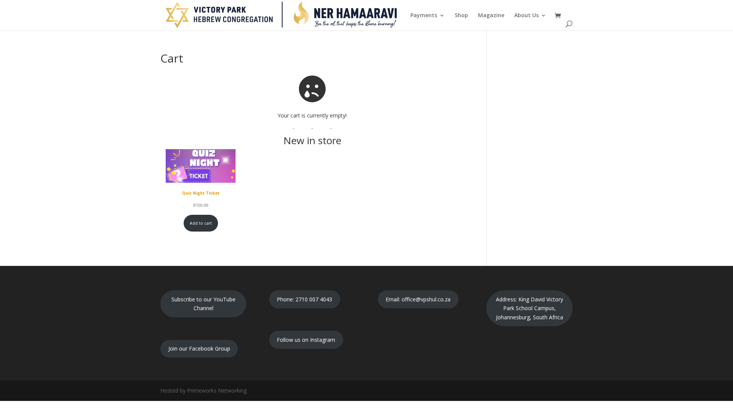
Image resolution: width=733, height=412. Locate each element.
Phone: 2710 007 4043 (304, 299)
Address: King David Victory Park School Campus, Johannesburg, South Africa (529, 308)
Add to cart (201, 223)
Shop (461, 16)
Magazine (491, 16)
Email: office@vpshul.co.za (418, 299)
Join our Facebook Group (199, 348)
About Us (526, 16)
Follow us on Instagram (306, 339)
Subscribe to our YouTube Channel (203, 304)
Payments (423, 16)
